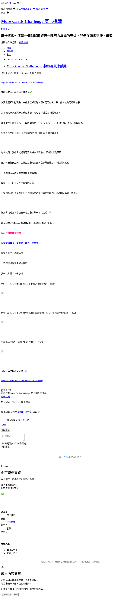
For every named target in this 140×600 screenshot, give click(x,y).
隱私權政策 (85, 562)
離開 (16, 595)
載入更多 (5, 430)
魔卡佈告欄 (23, 420)
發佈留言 (5, 447)
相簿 (9, 48)
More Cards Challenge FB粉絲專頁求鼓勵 (37, 66)
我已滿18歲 (6, 595)
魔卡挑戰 (5, 396)
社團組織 (23, 42)
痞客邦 (21, 412)
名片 (9, 54)
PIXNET (49, 562)
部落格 (10, 51)
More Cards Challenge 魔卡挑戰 (31, 21)
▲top (3, 425)
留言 (27, 412)
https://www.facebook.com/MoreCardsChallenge (22, 82)
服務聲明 (96, 562)
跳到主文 (5, 29)
